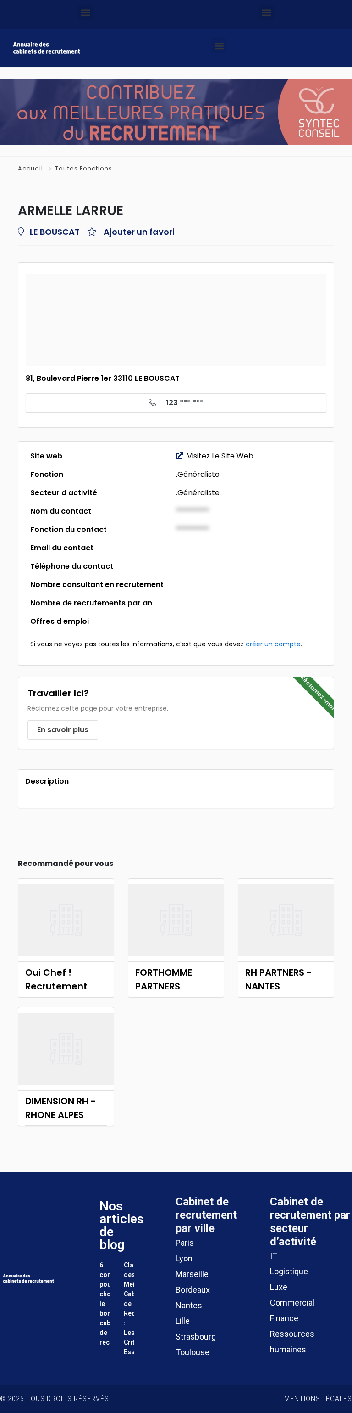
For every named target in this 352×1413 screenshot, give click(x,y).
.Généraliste (198, 474)
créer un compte (273, 644)
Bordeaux (193, 1289)
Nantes (189, 1305)
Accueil (31, 168)
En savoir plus (62, 729)
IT (273, 1255)
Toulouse (192, 1352)
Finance (284, 1318)
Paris (185, 1243)
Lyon (184, 1258)
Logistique (289, 1271)
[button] (86, 12)
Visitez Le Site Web (220, 456)
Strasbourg (196, 1336)
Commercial (292, 1302)
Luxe (278, 1287)
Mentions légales (318, 1398)
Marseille (192, 1274)
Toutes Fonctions (83, 168)
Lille (183, 1321)
